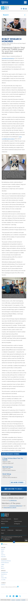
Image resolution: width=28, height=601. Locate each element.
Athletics (3, 523)
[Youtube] (17, 596)
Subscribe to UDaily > (15, 489)
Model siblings (7, 474)
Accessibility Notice (4, 572)
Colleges (2, 564)
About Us (2, 549)
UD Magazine (17, 523)
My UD (2, 575)
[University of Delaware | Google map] (17, 586)
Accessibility (23, 599)
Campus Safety (4, 577)
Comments (13, 599)
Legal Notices (18, 599)
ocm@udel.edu (13, 500)
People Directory (4, 574)
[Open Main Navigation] (25, 2)
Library (2, 566)
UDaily (2, 552)
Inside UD (3, 530)
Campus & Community (6, 519)
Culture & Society (18, 521)
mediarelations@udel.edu (15, 505)
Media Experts (19, 530)
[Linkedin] (13, 596)
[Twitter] (20, 596)
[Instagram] (7, 596)
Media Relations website (10, 507)
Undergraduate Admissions (6, 560)
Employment (3, 556)
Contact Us (3, 584)
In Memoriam (10, 530)
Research (16, 519)
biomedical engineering (8, 58)
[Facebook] (10, 596)
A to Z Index (3, 579)
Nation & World (4, 521)
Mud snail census (8, 467)
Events (2, 533)
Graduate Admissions (5, 562)
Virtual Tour (3, 554)
